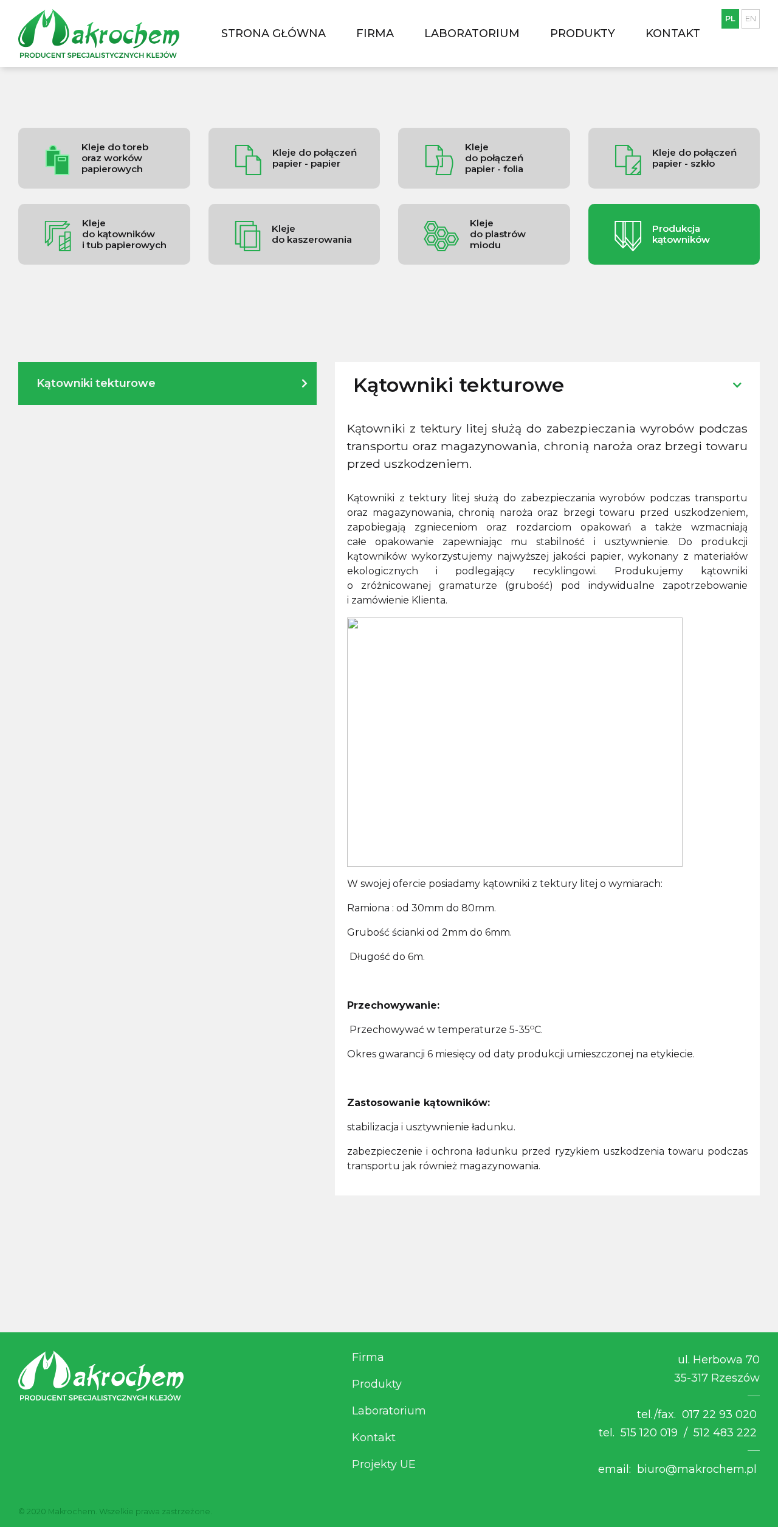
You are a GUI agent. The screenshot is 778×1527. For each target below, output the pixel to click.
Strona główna (273, 33)
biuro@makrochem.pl (697, 1469)
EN (750, 18)
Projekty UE (384, 1464)
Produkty (582, 33)
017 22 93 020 (719, 1414)
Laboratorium (472, 33)
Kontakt (672, 33)
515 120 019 (649, 1432)
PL (730, 18)
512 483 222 (725, 1432)
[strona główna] (98, 33)
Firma (375, 33)
